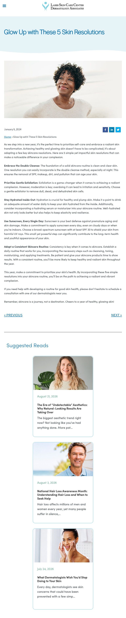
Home (7, 136)
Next (115, 315)
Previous (14, 315)
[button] (105, 129)
